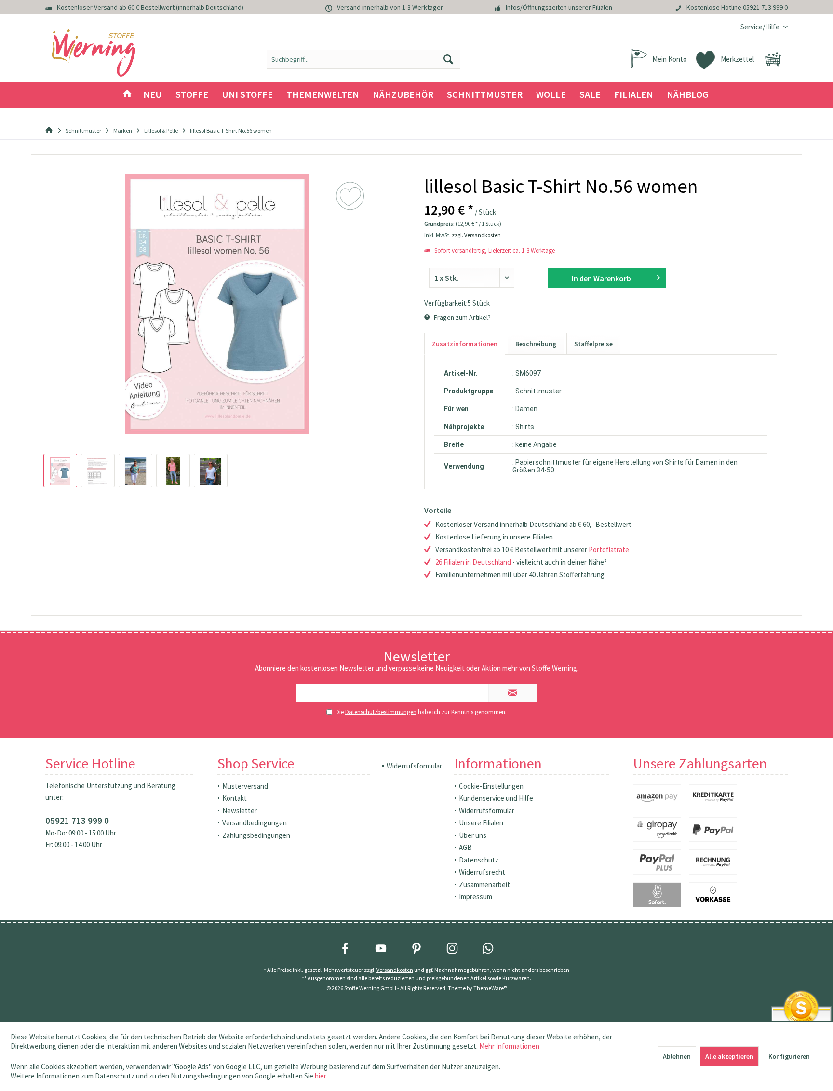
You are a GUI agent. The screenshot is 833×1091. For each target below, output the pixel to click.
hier (320, 1075)
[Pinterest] (416, 948)
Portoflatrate (609, 549)
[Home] (127, 95)
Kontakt (234, 798)
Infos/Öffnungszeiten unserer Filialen (559, 7)
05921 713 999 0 (765, 7)
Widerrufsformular (414, 765)
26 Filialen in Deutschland (473, 561)
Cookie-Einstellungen (491, 786)
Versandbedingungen (254, 822)
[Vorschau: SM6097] (60, 470)
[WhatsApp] (487, 948)
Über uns (472, 835)
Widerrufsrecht (482, 871)
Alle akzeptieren (729, 1056)
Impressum (475, 896)
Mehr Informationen (509, 1046)
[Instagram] (452, 948)
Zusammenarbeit (484, 884)
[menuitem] (760, 27)
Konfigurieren (789, 1056)
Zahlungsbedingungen (256, 835)
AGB (465, 847)
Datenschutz (478, 859)
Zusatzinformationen (464, 343)
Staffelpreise (593, 343)
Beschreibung (535, 343)
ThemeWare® (490, 988)
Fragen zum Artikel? (461, 317)
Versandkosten (394, 969)
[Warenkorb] (773, 59)
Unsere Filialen (481, 822)
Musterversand (245, 786)
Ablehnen (677, 1056)
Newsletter (239, 810)
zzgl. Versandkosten (476, 235)
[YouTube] (380, 948)
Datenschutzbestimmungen (380, 712)
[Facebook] (345, 948)
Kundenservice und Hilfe (496, 798)
